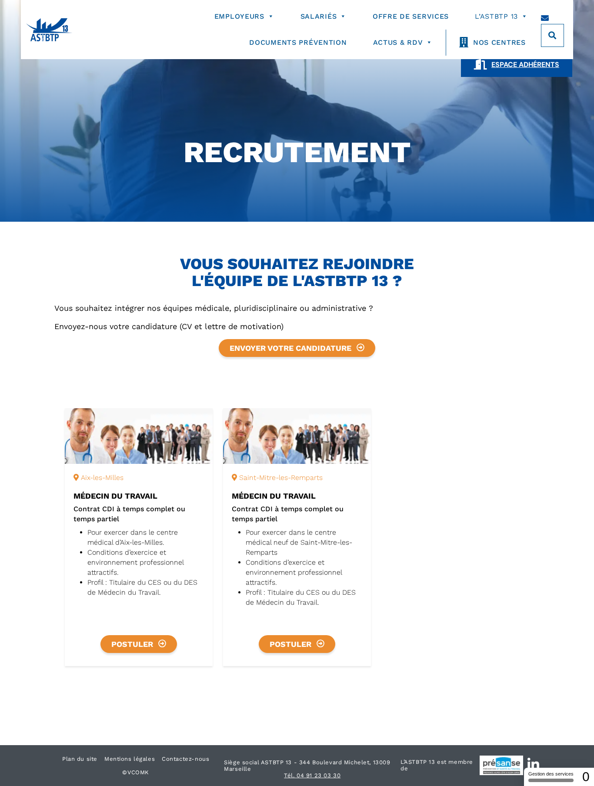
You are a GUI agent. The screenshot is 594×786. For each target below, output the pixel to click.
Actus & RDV (398, 42)
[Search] (552, 35)
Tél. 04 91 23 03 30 (312, 775)
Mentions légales (129, 759)
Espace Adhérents (525, 64)
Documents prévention (298, 42)
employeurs (239, 16)
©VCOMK (135, 772)
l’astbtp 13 (496, 16)
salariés (318, 16)
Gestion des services (551, 773)
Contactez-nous (185, 759)
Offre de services (411, 16)
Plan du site (79, 759)
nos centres (499, 42)
